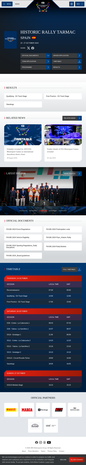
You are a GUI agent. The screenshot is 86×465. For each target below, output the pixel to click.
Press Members (33, 451)
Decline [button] (63, 460)
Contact (61, 451)
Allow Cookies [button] (77, 460)
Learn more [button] (49, 462)
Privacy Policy (52, 451)
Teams (43, 451)
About (24, 451)
